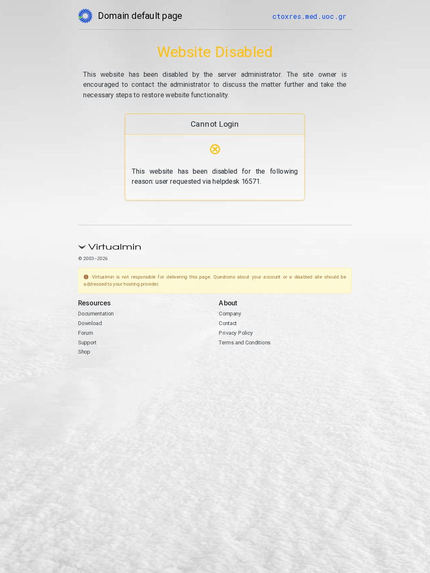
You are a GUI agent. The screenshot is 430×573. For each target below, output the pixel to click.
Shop (84, 352)
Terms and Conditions (245, 342)
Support (87, 342)
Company (230, 314)
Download (90, 323)
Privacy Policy (236, 333)
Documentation (96, 314)
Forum (85, 333)
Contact (228, 323)
